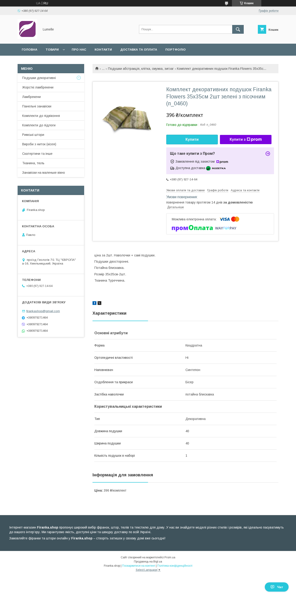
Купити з (238, 139)
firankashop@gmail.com (43, 311)
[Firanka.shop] (27, 38)
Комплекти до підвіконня (41, 116)
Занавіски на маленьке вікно (43, 172)
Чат (280, 587)
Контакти (103, 49)
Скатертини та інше (37, 153)
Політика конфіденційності (174, 565)
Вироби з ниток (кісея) (39, 144)
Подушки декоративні (39, 78)
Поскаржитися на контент (138, 565)
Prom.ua (169, 557)
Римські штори (33, 135)
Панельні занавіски (36, 106)
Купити (192, 139)
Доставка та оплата (138, 49)
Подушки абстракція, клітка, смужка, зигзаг (141, 68)
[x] (99, 304)
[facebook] (94, 304)
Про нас (79, 49)
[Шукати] (238, 29)
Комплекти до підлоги (39, 125)
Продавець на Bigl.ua (148, 561)
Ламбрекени (31, 97)
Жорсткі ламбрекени (37, 87)
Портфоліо (175, 49)
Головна (29, 49)
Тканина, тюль (33, 163)
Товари (52, 49)
